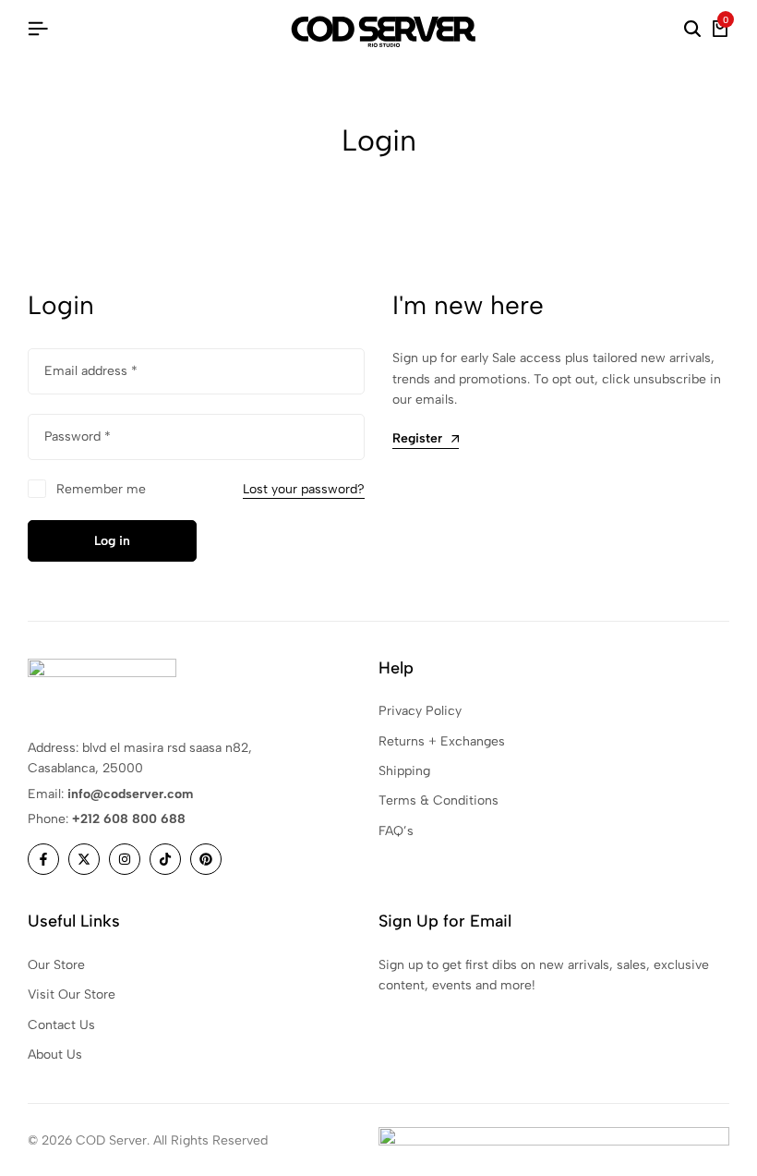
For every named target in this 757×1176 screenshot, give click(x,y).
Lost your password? (304, 489)
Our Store (56, 965)
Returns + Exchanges (441, 741)
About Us (55, 1054)
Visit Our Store (71, 994)
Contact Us (61, 1025)
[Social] (43, 859)
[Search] (692, 29)
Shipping (404, 771)
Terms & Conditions (438, 800)
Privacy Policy (420, 711)
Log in (112, 541)
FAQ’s (396, 831)
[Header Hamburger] (38, 29)
